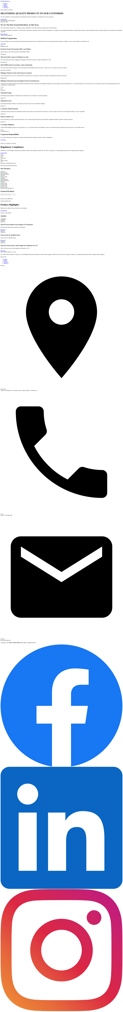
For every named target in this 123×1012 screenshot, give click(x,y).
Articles (5, 4)
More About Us (4, 34)
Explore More (4, 19)
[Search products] (14, 194)
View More (3, 43)
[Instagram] (61, 1010)
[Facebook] (61, 766)
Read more (3, 229)
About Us (5, 6)
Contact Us (5, 7)
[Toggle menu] (10, 1)
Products (5, 3)
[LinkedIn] (61, 888)
